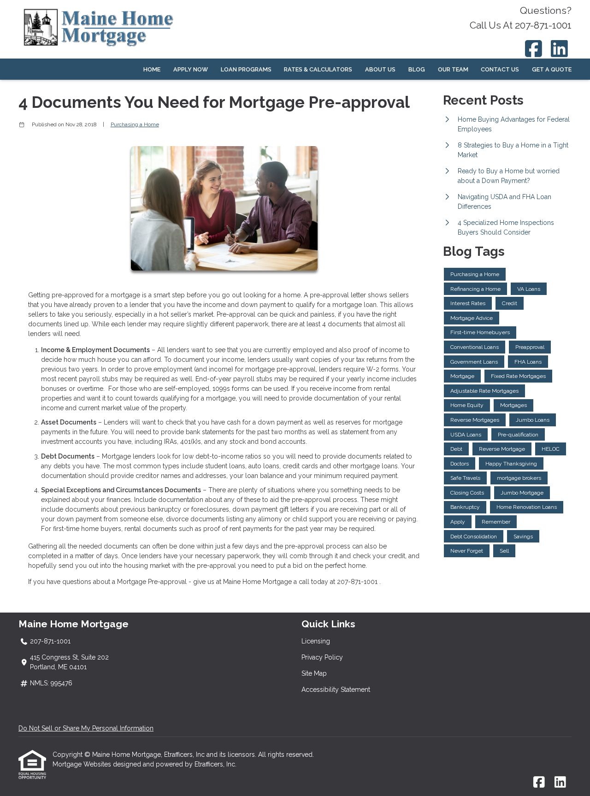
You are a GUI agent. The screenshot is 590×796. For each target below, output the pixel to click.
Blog (416, 69)
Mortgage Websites (83, 764)
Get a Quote (552, 69)
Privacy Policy (322, 657)
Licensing (315, 641)
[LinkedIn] (560, 49)
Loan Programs (246, 69)
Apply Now (190, 69)
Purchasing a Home (135, 124)
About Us (380, 69)
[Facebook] (533, 49)
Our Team (453, 69)
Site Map (314, 673)
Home (151, 69)
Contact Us (500, 69)
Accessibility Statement (335, 689)
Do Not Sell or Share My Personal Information (85, 728)
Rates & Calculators (318, 69)
